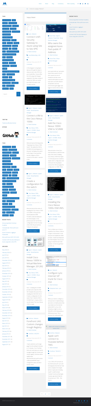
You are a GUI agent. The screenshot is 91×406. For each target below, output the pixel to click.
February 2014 (6, 310)
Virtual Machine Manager (8, 80)
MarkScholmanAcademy (12, 51)
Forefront (30, 318)
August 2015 (5, 279)
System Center (10, 74)
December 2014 (6, 289)
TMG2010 (58, 351)
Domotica (10, 43)
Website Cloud (10, 85)
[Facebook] (78, 3)
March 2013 (5, 323)
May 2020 (4, 250)
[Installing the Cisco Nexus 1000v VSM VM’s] (56, 184)
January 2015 (5, 286)
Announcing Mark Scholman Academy (78, 20)
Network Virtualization (8, 60)
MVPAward (9, 57)
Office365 (5, 63)
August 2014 (5, 300)
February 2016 (6, 268)
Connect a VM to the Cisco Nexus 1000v (35, 118)
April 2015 (4, 284)
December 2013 (6, 313)
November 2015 (6, 273)
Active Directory (6, 20)
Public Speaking (71, 3)
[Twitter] (85, 3)
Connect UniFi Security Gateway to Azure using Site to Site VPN (34, 42)
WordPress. (86, 402)
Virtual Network (6, 83)
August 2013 (5, 318)
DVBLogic (16, 43)
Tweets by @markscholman (9, 123)
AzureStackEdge (7, 31)
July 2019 (4, 255)
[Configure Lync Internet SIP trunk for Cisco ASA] (56, 261)
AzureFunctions (12, 23)
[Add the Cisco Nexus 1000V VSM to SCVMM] (56, 105)
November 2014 (6, 292)
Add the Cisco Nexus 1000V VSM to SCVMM (55, 126)
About (46, 3)
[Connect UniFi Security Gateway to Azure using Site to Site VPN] (35, 27)
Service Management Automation (11, 71)
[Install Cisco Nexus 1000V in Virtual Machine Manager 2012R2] (35, 242)
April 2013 (4, 321)
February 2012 (6, 331)
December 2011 (6, 336)
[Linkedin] (88, 3)
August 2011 (5, 344)
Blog (53, 3)
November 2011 (6, 339)
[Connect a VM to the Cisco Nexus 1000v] (35, 100)
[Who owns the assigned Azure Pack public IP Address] (56, 28)
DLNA (4, 43)
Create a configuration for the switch (35, 184)
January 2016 (5, 271)
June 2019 (4, 258)
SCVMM (34, 130)
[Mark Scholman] (5, 3)
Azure (29, 34)
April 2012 (4, 326)
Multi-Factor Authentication (9, 54)
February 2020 (6, 252)
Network (34, 34)
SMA (4, 74)
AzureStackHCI (16, 31)
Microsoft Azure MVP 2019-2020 (10, 237)
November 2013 (6, 315)
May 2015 (4, 281)
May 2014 (4, 305)
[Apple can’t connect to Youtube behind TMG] (56, 327)
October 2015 (5, 276)
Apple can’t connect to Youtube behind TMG (55, 340)
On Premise (12, 63)
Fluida (80, 402)
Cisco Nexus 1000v (33, 128)
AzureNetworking (33, 55)
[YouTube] (83, 3)
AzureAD (5, 23)
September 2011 (6, 342)
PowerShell (56, 38)
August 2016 (5, 263)
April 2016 (4, 265)
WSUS (11, 88)
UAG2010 (36, 333)
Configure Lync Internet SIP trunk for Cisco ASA (55, 277)
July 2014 (4, 302)
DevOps (14, 40)
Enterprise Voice (54, 288)
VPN (28, 57)
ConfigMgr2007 (6, 40)
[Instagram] (80, 3)
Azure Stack (5, 28)
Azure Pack (52, 36)
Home (40, 3)
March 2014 (5, 307)
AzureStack (13, 28)
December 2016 (6, 260)
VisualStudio (15, 83)
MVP (4, 57)
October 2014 (5, 294)
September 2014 (6, 297)
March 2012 (5, 328)
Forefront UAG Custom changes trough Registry (35, 324)
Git (10, 48)
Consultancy (60, 3)
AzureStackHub (6, 34)
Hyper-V (58, 36)
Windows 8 (5, 88)
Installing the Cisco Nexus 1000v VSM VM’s (56, 205)
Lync (51, 270)
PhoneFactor (6, 65)
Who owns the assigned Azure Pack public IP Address (55, 48)
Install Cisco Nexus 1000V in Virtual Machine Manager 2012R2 (35, 262)
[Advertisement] (13, 107)
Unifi (39, 55)
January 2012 (5, 334)
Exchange (15, 46)
